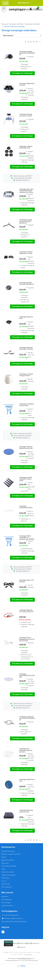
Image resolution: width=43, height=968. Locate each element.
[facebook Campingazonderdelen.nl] (3, 932)
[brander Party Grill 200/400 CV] (8, 288)
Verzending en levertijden (9, 866)
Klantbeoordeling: (23, 180)
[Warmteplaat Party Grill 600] (8, 679)
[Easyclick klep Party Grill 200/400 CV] (8, 57)
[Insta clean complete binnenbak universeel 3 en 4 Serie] (8, 194)
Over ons (4, 881)
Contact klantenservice (8, 851)
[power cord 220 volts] (8, 585)
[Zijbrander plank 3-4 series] (8, 815)
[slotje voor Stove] (8, 322)
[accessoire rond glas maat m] (8, 379)
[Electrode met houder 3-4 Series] (8, 353)
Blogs (3, 869)
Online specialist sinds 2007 (23, 178)
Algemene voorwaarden (9, 875)
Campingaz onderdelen (32, 24)
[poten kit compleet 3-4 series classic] (8, 482)
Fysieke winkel (6, 884)
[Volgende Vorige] (40, 43)
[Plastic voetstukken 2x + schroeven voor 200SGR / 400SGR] (8, 541)
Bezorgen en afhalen (8, 860)
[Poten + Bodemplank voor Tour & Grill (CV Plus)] (8, 643)
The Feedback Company (25, 958)
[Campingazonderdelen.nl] (5, 3)
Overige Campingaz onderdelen (14, 26)
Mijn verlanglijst (6, 903)
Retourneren (5, 863)
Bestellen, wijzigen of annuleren (11, 854)
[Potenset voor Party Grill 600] (8, 119)
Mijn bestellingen (7, 900)
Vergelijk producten (7, 906)
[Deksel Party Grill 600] (8, 88)
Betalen (4, 857)
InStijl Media (28, 954)
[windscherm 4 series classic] (8, 409)
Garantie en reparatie (8, 872)
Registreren (5, 897)
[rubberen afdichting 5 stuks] (8, 151)
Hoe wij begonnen (7, 887)
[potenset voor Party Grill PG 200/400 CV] (8, 225)
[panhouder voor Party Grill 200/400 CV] (8, 722)
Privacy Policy (6, 878)
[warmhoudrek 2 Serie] (8, 511)
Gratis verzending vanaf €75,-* (22, 176)
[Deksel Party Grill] (8, 784)
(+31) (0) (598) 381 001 (11, 915)
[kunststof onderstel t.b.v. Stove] (8, 257)
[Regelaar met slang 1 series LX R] (8, 615)
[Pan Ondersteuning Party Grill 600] (8, 754)
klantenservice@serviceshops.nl (13, 918)
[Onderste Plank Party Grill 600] (8, 452)
